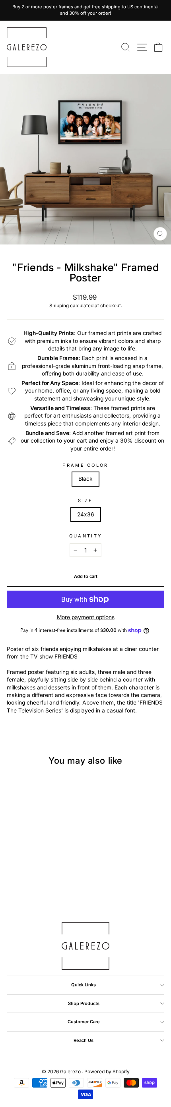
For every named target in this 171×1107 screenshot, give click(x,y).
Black (85, 479)
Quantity (85, 536)
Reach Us (83, 1040)
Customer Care (84, 1021)
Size (85, 500)
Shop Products (83, 1003)
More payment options (86, 617)
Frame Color (85, 465)
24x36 (85, 514)
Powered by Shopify (107, 1071)
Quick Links (83, 985)
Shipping (59, 305)
